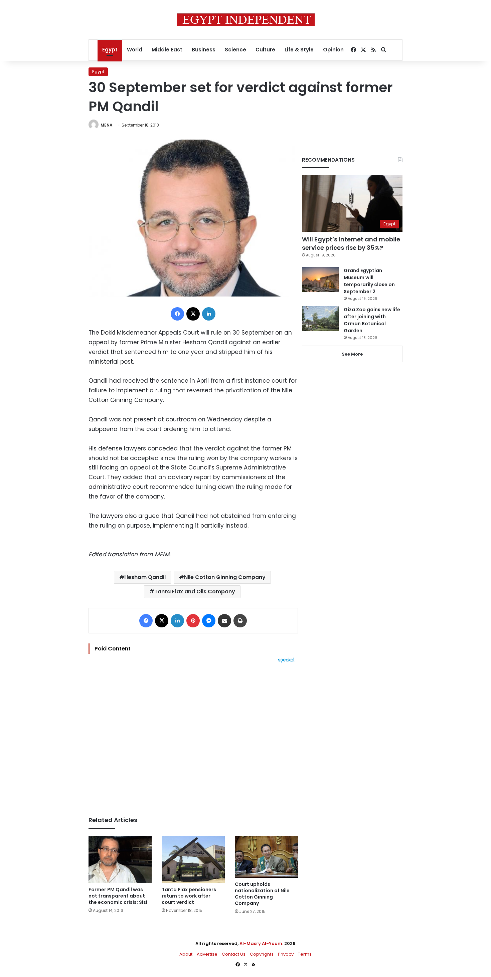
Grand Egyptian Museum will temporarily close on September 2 (369, 281)
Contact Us (234, 954)
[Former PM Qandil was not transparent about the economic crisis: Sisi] (120, 859)
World (134, 49)
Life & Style (299, 49)
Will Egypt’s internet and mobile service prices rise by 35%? (351, 243)
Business (203, 49)
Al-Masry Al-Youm (260, 943)
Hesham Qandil (145, 577)
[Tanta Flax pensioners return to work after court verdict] (193, 859)
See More (352, 354)
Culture (265, 49)
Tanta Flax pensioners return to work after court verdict (189, 896)
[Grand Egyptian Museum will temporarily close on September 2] (320, 279)
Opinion (333, 49)
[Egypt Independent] (246, 19)
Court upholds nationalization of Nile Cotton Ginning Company (262, 894)
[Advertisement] (193, 736)
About (185, 954)
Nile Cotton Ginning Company (225, 577)
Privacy (286, 954)
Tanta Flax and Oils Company (194, 591)
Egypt (110, 49)
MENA (107, 125)
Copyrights (262, 954)
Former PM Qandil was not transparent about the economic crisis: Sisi (118, 896)
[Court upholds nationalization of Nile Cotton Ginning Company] (266, 857)
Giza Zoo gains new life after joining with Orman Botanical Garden (372, 320)
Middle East (167, 49)
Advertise (207, 954)
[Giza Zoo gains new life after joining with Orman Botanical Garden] (320, 318)
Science (235, 49)
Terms (305, 954)
